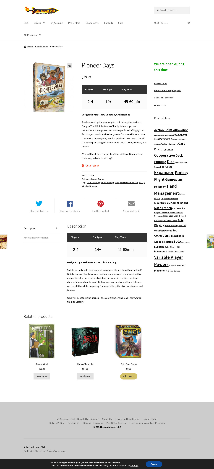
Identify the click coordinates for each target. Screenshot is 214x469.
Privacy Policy (150, 418)
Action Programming (163, 135)
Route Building (172, 225)
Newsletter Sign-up (87, 418)
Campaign (173, 144)
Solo (120, 22)
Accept (154, 464)
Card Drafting (93, 182)
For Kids (108, 22)
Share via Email (131, 211)
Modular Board (178, 203)
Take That (170, 247)
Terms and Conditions (127, 418)
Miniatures (161, 203)
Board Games (41, 46)
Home (30, 46)
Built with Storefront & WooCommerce (45, 451)
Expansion (164, 172)
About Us (107, 418)
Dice (117, 182)
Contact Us (74, 423)
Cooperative (92, 22)
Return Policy (56, 423)
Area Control (179, 135)
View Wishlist (160, 83)
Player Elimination (162, 212)
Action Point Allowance (171, 130)
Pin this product (100, 211)
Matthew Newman (171, 198)
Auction (164, 144)
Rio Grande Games (169, 221)
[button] (69, 65)
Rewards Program (93, 423)
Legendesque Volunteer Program (147, 423)
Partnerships (178, 208)
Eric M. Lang (166, 166)
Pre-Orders (74, 22)
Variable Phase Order (176, 252)
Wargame (172, 265)
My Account (56, 22)
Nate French (163, 208)
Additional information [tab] (36, 237)
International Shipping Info (167, 90)
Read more (42, 376)
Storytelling (185, 242)
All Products (30, 34)
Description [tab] (30, 228)
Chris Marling (107, 182)
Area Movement (162, 138)
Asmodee (175, 139)
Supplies (159, 247)
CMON (170, 149)
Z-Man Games (174, 271)
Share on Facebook (70, 211)
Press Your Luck (170, 215)
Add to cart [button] (128, 376)
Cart (26, 22)
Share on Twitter (39, 211)
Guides (37, 22)
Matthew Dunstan (129, 182)
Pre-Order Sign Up (116, 423)
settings (134, 465)
